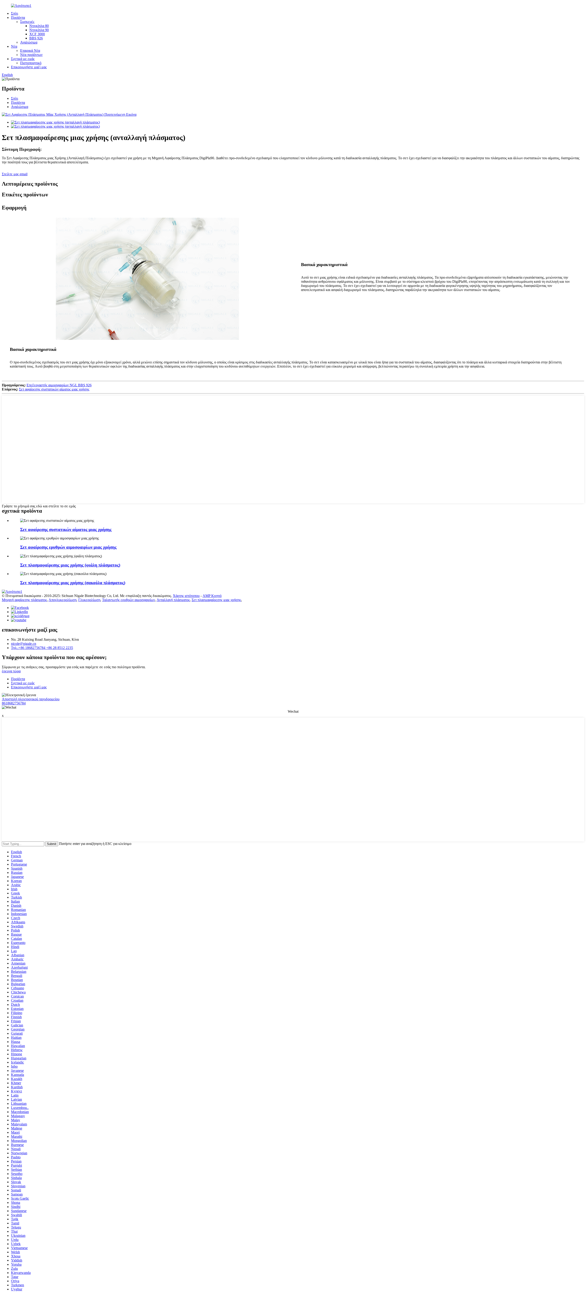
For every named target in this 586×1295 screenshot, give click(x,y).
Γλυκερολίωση (89, 600)
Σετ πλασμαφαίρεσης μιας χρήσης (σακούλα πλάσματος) (72, 582)
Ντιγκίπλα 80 (39, 26)
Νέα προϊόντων (31, 55)
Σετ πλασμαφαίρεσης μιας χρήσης (216, 600)
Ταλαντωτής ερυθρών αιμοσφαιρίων (128, 600)
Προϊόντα (18, 17)
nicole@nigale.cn (23, 644)
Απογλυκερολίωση (62, 600)
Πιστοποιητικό (30, 63)
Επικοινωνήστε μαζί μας (29, 67)
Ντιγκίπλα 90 (39, 30)
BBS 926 (36, 38)
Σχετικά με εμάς (23, 59)
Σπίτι (14, 13)
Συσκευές (27, 22)
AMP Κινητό (212, 596)
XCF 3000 (37, 34)
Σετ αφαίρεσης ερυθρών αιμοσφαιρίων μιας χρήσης (68, 547)
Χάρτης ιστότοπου (186, 596)
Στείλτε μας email (14, 174)
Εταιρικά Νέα (30, 50)
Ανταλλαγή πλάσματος (173, 600)
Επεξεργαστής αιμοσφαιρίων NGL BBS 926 (59, 385)
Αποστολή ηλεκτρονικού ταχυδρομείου (31, 699)
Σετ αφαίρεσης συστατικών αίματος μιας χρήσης (54, 389)
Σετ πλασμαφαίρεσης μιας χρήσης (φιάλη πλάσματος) (70, 565)
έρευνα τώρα (11, 671)
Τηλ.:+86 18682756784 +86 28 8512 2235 (42, 648)
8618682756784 (14, 703)
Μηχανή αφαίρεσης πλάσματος (24, 600)
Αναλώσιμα (28, 42)
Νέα (14, 46)
